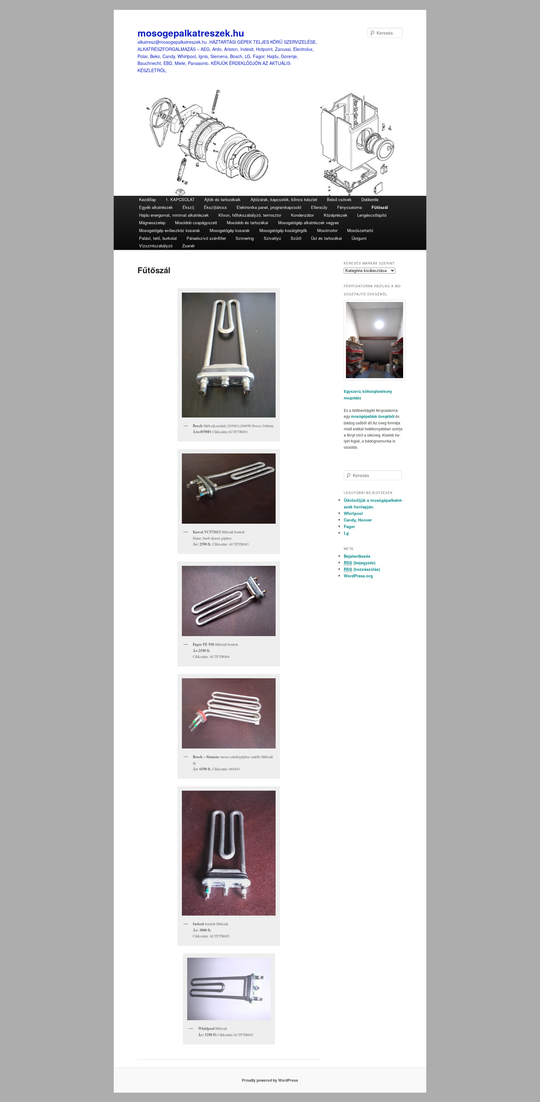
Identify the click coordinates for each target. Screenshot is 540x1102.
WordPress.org (358, 576)
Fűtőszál (380, 207)
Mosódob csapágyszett (196, 222)
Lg (346, 533)
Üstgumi (359, 238)
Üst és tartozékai (326, 238)
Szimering (245, 238)
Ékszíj (188, 207)
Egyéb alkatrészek (156, 207)
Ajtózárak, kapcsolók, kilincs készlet (284, 199)
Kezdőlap (147, 199)
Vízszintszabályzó (155, 246)
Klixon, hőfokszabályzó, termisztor (249, 215)
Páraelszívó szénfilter (206, 238)
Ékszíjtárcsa (215, 207)
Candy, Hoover (358, 520)
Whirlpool (353, 513)
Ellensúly (319, 207)
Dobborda (369, 199)
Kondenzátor (302, 215)
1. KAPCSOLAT (180, 199)
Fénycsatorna (349, 207)
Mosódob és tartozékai (247, 222)
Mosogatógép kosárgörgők (283, 230)
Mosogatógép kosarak (230, 230)
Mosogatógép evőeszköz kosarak (169, 230)
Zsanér (188, 246)
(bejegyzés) (359, 563)
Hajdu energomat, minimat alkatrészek (174, 215)
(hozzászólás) (362, 569)
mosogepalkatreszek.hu (191, 32)
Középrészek (336, 215)
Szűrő (296, 238)
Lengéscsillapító (372, 215)
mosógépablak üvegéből (372, 416)
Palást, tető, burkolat (158, 238)
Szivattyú (272, 238)
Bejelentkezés (357, 556)
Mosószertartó (360, 230)
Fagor (349, 526)
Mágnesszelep (152, 222)
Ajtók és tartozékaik (222, 199)
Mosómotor (327, 230)
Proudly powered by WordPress (270, 1080)
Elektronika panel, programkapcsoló (269, 207)
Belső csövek (339, 199)
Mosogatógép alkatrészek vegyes (308, 222)
